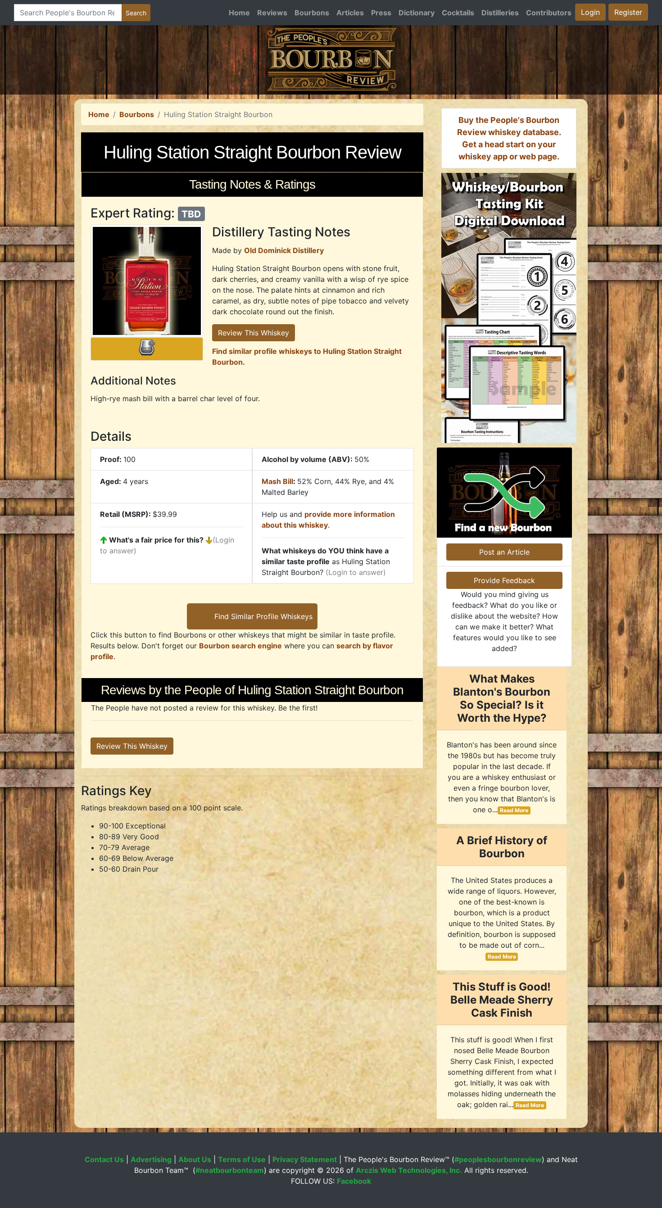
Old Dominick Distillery (284, 250)
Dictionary (417, 12)
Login (590, 12)
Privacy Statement (304, 1159)
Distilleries (500, 12)
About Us (194, 1159)
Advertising (151, 1159)
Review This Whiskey (253, 332)
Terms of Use (242, 1159)
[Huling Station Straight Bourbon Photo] (147, 281)
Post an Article (504, 551)
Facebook (354, 1180)
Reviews (272, 12)
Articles (350, 12)
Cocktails (458, 12)
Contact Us (104, 1159)
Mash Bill (277, 481)
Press (381, 12)
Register (628, 12)
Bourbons (312, 12)
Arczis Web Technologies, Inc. (409, 1170)
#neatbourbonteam (229, 1170)
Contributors (548, 12)
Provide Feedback (504, 580)
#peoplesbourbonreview (498, 1159)
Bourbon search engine (240, 645)
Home (239, 12)
